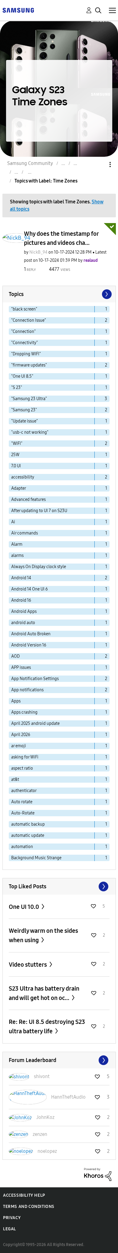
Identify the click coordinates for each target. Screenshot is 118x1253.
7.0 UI (16, 466)
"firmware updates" (29, 365)
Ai (13, 522)
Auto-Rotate (22, 813)
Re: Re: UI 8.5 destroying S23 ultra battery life (47, 1026)
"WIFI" (16, 443)
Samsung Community (30, 163)
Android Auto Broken (31, 633)
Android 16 (21, 600)
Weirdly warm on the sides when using (43, 935)
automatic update (27, 835)
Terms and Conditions (28, 1206)
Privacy (12, 1217)
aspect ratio (22, 768)
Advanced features (28, 499)
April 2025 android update (35, 723)
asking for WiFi (24, 757)
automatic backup (28, 824)
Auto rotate (21, 801)
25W (15, 454)
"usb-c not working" (29, 432)
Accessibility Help (24, 1195)
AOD (15, 656)
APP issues (21, 667)
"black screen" (24, 309)
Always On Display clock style (38, 566)
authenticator (24, 790)
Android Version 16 (28, 645)
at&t (15, 779)
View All (59, 886)
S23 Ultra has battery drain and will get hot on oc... (44, 993)
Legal (9, 1229)
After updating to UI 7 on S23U (39, 510)
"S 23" (16, 387)
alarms (17, 555)
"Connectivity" (24, 342)
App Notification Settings (35, 678)
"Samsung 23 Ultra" (29, 398)
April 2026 (20, 734)
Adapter (18, 488)
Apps (16, 701)
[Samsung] (18, 10)
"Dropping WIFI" (26, 354)
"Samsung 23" (24, 410)
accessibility (22, 477)
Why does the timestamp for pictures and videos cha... (61, 238)
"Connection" (23, 331)
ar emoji (18, 745)
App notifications (27, 689)
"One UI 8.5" (22, 376)
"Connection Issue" (28, 320)
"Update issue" (24, 421)
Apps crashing (24, 712)
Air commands (24, 533)
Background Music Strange (36, 857)
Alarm (16, 544)
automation (22, 846)
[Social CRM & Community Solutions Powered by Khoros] (97, 1174)
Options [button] (100, 164)
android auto (23, 622)
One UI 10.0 (24, 906)
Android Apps (24, 611)
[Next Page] (106, 294)
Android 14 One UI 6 (29, 589)
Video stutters (28, 964)
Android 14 (21, 577)
